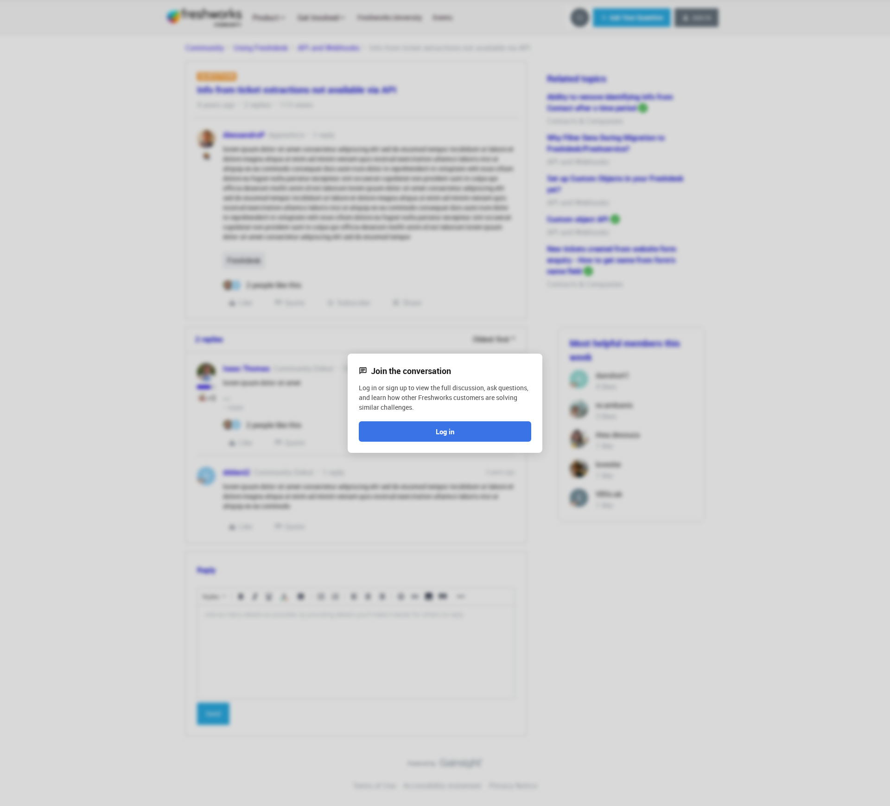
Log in (445, 431)
